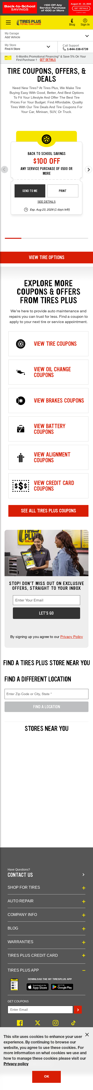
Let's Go (46, 613)
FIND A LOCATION (46, 707)
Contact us (20, 875)
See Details (46, 201)
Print (63, 191)
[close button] (87, 1034)
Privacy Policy (71, 636)
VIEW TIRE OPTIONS (46, 257)
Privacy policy (16, 1064)
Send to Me (29, 191)
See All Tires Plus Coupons (48, 510)
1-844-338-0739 (77, 49)
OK (46, 1077)
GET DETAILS (48, 60)
